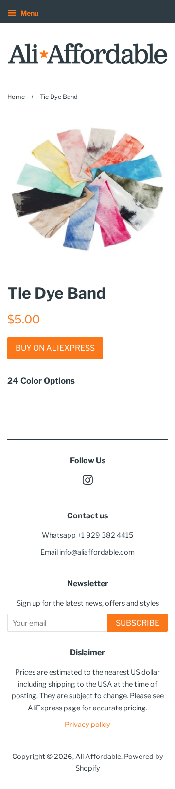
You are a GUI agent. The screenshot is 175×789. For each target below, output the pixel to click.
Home (16, 96)
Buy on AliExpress (55, 348)
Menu (28, 13)
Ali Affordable (98, 756)
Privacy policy (87, 724)
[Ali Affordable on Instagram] (87, 482)
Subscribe (137, 623)
